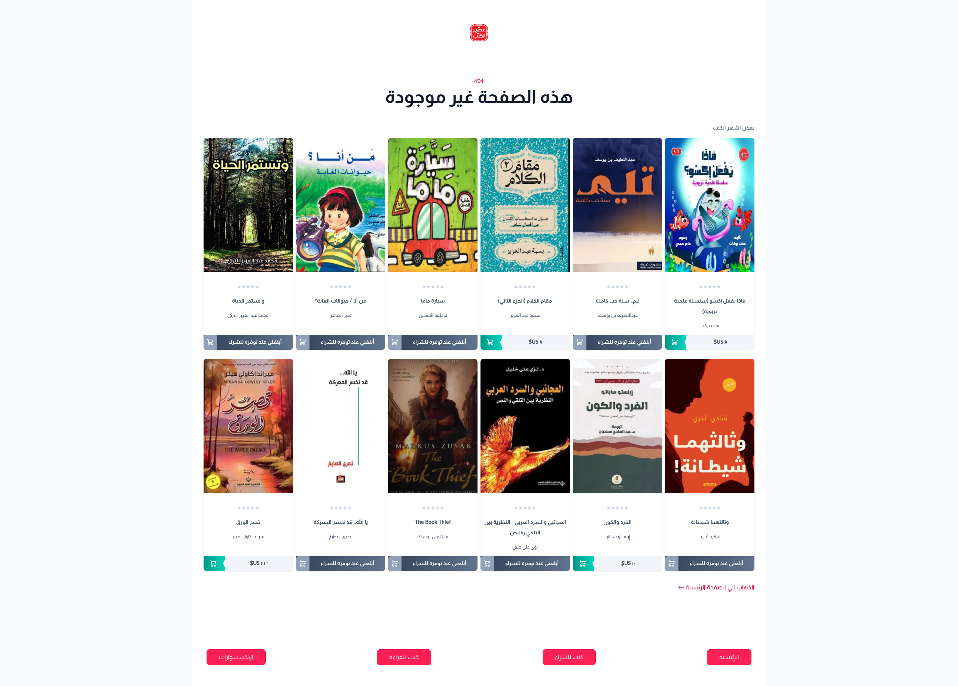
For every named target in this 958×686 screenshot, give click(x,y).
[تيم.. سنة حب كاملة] (617, 205)
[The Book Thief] (433, 426)
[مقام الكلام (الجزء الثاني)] (525, 205)
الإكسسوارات (236, 657)
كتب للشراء (569, 657)
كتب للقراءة (404, 657)
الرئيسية (729, 657)
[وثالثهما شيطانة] (709, 426)
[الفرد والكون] (617, 426)
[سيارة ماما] (433, 205)
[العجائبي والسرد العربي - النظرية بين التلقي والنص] (525, 426)
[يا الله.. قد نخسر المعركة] (340, 426)
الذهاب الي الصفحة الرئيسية (716, 588)
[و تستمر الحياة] (248, 205)
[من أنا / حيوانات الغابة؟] (340, 205)
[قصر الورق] (248, 426)
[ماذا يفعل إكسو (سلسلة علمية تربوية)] (709, 205)
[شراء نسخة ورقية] (709, 342)
